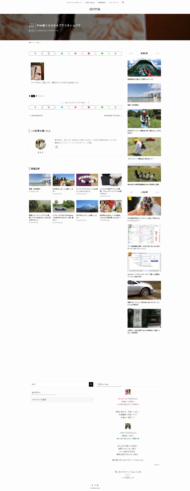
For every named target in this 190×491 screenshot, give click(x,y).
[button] (35, 53)
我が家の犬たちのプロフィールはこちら (128, 460)
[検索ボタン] (122, 2)
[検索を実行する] (91, 384)
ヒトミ (41, 152)
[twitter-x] (95, 485)
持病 (117, 412)
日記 (33, 30)
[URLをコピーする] (115, 53)
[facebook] (92, 485)
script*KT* (156, 464)
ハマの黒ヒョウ (128, 478)
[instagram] (98, 485)
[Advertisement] (144, 352)
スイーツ (41, 96)
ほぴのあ (95, 9)
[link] (56, 147)
